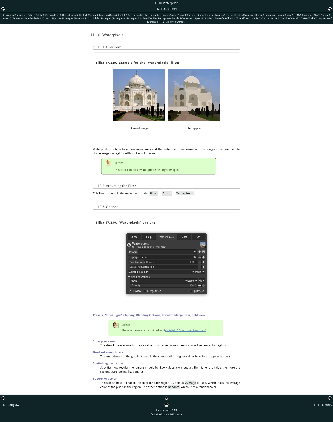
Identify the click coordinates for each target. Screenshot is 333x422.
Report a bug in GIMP (167, 410)
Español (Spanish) (170, 14)
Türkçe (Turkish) (309, 18)
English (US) (124, 14)
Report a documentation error (166, 414)
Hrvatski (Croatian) (243, 14)
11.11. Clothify (323, 405)
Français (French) (224, 14)
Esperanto (154, 14)
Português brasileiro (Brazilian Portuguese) (149, 18)
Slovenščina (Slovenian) (248, 18)
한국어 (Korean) (322, 14)
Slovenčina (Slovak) (224, 18)
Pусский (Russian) (204, 18)
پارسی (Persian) (188, 14)
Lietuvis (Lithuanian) (12, 18)
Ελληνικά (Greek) (108, 14)
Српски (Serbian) (270, 18)
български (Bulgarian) (14, 14)
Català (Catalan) (36, 14)
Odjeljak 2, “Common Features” (185, 330)
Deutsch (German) (88, 14)
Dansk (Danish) (70, 14)
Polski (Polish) (92, 18)
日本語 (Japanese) (303, 14)
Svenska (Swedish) (289, 18)
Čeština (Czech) (53, 14)
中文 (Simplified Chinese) (172, 21)
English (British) (139, 14)
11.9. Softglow (10, 405)
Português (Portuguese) (113, 18)
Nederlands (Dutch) (34, 18)
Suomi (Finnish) (206, 14)
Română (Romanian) (182, 18)
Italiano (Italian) (285, 14)
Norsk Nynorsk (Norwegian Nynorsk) (64, 18)
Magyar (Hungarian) (265, 14)
